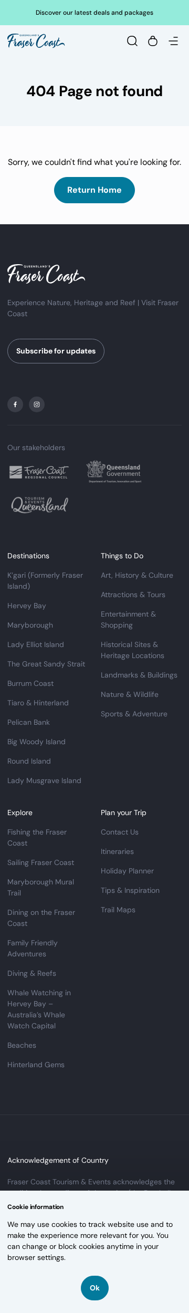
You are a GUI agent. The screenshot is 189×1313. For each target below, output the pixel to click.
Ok (95, 1288)
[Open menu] (173, 41)
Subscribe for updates (56, 351)
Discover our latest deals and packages (94, 12)
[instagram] (37, 404)
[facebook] (15, 404)
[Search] (132, 41)
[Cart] (152, 41)
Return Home (94, 189)
